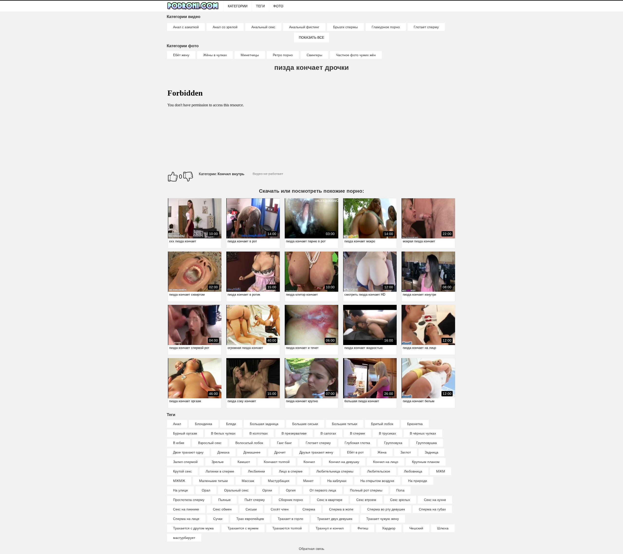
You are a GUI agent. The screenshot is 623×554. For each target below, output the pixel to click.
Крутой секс (182, 471)
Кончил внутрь (231, 174)
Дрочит (279, 452)
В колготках (258, 433)
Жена (381, 452)
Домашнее (251, 452)
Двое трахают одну (188, 452)
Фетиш (362, 528)
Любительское (378, 471)
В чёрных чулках (423, 433)
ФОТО (278, 6)
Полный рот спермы (366, 490)
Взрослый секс (209, 443)
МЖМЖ (179, 481)
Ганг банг (284, 443)
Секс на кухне (435, 500)
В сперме (357, 433)
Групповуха (393, 443)
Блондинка (203, 424)
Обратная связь (311, 549)
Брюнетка (415, 424)
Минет (308, 481)
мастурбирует (184, 538)
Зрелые (217, 462)
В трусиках (387, 433)
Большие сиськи (305, 424)
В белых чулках (223, 433)
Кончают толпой (277, 462)
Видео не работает (268, 174)
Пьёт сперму (255, 500)
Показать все (311, 37)
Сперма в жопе (341, 509)
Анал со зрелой (225, 27)
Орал (206, 490)
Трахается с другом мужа (193, 528)
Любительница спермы (334, 471)
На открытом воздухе (377, 481)
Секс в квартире (329, 500)
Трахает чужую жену (382, 519)
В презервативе (294, 433)
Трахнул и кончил (330, 528)
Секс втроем (366, 500)
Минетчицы (250, 55)
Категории (237, 6)
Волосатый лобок (249, 443)
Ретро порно (283, 55)
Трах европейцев (250, 519)
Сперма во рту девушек (386, 509)
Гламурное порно (386, 27)
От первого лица (323, 490)
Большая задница (264, 424)
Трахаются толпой (287, 528)
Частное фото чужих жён (356, 55)
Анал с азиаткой (186, 27)
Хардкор (388, 528)
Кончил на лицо (385, 462)
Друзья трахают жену (316, 452)
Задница (431, 452)
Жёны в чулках (215, 55)
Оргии (267, 490)
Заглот (405, 452)
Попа (400, 490)
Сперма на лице (186, 519)
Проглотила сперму (188, 500)
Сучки (217, 519)
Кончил (309, 462)
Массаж (248, 481)
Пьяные (224, 500)
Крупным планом (426, 462)
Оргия (291, 490)
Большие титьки (344, 424)
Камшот (244, 462)
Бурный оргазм (185, 433)
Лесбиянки (256, 471)
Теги (260, 6)
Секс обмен (222, 509)
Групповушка (426, 443)
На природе (417, 481)
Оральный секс (236, 490)
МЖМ (440, 471)
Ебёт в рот (355, 452)
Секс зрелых (400, 500)
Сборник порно (291, 500)
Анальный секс (263, 27)
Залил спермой (185, 462)
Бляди (231, 424)
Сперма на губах (432, 509)
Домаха (223, 452)
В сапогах (328, 433)
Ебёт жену (181, 55)
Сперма (308, 509)
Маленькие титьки (213, 481)
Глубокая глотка (357, 443)
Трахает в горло (290, 519)
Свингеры (314, 55)
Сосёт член (280, 509)
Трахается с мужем (243, 528)
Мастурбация (278, 481)
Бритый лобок (382, 424)
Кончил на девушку (344, 462)
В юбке (178, 443)
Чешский (416, 528)
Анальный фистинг (304, 27)
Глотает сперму (426, 27)
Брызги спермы (345, 27)
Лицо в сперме (290, 471)
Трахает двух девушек (334, 519)
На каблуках (337, 481)
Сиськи (251, 509)
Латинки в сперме (220, 471)
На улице (180, 490)
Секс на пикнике (186, 509)
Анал (177, 424)
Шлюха (443, 528)
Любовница (413, 471)
